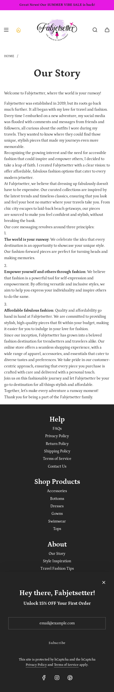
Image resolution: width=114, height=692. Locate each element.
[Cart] (107, 30)
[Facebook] (44, 678)
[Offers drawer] (18, 30)
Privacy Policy (36, 665)
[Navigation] (6, 30)
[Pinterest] (70, 678)
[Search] (95, 30)
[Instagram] (57, 678)
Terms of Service (66, 665)
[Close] (104, 582)
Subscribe (57, 643)
